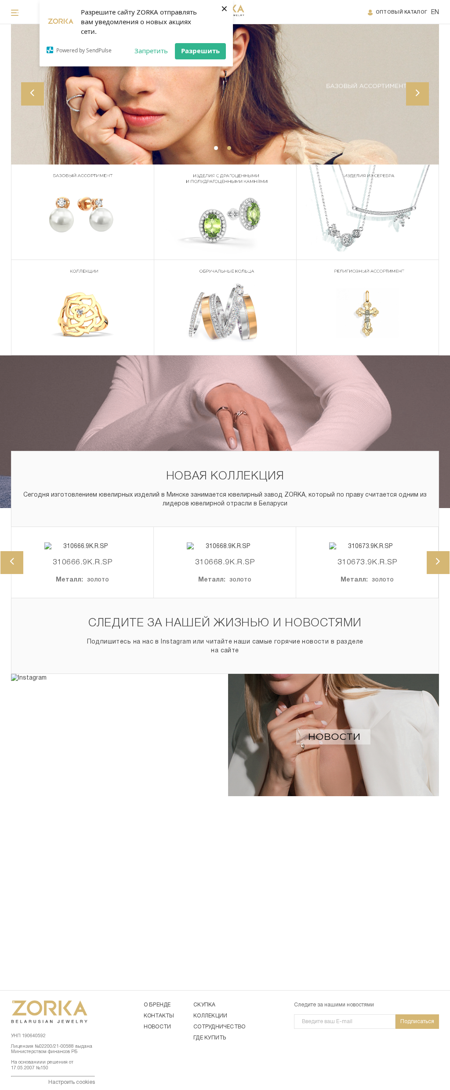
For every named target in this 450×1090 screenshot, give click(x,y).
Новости (157, 1026)
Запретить (151, 50)
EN (435, 12)
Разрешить (200, 50)
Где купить (209, 1037)
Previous (32, 93)
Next (417, 93)
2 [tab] (229, 148)
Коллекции (210, 1015)
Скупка (204, 1004)
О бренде (157, 1004)
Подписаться (417, 1021)
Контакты (159, 1015)
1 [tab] (216, 148)
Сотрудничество (219, 1026)
